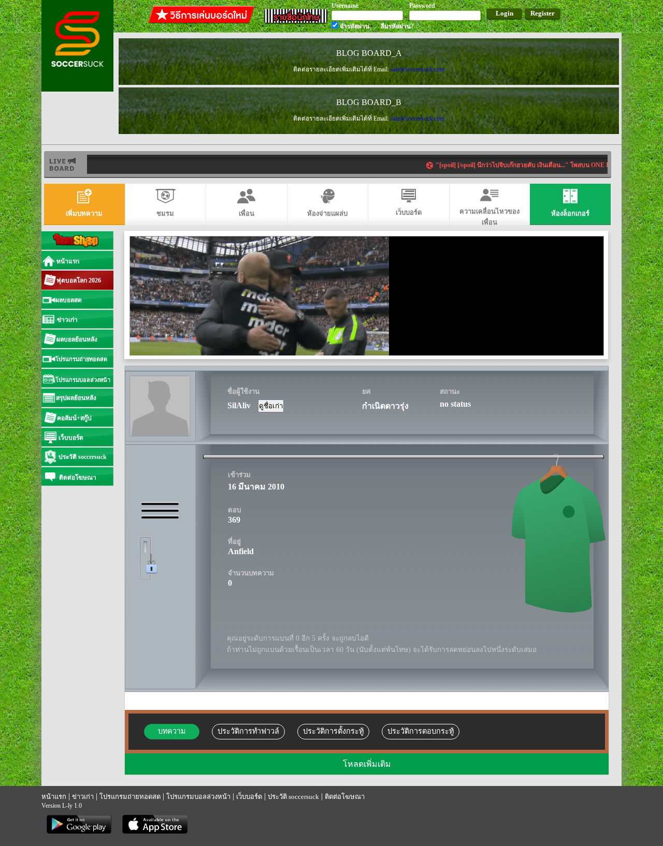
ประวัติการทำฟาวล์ (248, 731)
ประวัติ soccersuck (293, 796)
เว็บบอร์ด (249, 796)
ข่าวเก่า (83, 796)
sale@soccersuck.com (417, 69)
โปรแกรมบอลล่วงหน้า (198, 796)
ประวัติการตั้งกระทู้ (333, 731)
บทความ (171, 731)
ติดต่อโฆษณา (345, 796)
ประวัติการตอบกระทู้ (420, 731)
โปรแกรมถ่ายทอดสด (130, 796)
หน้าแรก (53, 796)
